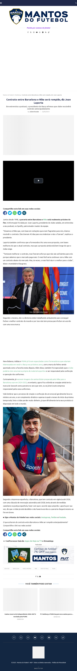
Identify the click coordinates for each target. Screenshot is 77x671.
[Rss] (45, 32)
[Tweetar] (10, 213)
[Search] (76, 3)
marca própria (27, 568)
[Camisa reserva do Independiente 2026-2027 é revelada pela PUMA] (20, 599)
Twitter (54, 517)
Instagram (45, 517)
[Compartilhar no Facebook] (5, 213)
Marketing (18, 95)
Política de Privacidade (59, 662)
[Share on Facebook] (35, 576)
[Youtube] (36, 32)
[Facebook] (14, 637)
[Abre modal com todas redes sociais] (24, 213)
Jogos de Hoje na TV (33, 541)
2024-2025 (6, 568)
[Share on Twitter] (37, 576)
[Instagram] (33, 32)
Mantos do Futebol (8, 95)
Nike (45, 220)
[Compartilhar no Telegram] (19, 213)
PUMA (53, 568)
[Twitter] (30, 32)
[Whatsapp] (39, 32)
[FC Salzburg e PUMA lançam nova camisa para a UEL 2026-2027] (57, 599)
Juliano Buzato (34, 111)
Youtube (62, 517)
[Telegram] (43, 32)
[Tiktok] (48, 32)
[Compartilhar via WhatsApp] (15, 213)
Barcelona (16, 568)
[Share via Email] (40, 576)
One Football (45, 568)
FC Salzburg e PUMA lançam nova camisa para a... (56, 614)
